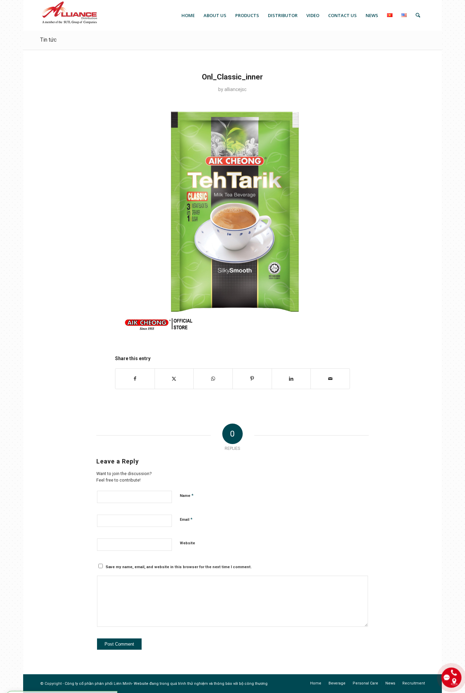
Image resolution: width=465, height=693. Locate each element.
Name (186, 495)
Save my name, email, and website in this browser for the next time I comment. (179, 567)
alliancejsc (235, 89)
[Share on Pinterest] (252, 379)
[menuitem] (188, 15)
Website (187, 543)
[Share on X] (174, 379)
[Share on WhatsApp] (213, 379)
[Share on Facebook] (135, 379)
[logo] (69, 15)
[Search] (417, 15)
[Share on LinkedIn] (291, 379)
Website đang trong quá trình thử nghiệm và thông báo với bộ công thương (201, 683)
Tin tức (48, 39)
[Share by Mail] (330, 379)
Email (186, 519)
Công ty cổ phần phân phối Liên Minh (98, 683)
